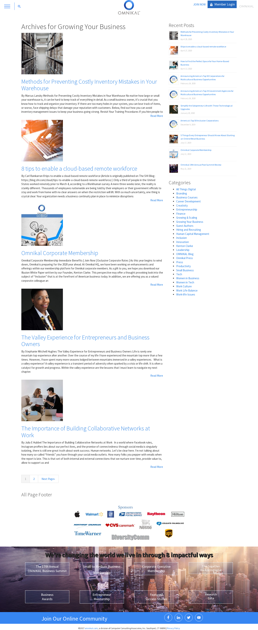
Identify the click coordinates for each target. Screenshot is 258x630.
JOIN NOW (199, 4)
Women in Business (187, 278)
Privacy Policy (173, 628)
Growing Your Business (189, 222)
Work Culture (184, 286)
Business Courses (187, 197)
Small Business (185, 270)
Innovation (182, 242)
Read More (156, 116)
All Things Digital (186, 189)
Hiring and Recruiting (188, 229)
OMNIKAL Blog (185, 254)
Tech (179, 274)
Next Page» (48, 479)
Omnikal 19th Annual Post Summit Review (201, 164)
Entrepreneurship (186, 209)
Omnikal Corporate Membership (59, 253)
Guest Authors (184, 225)
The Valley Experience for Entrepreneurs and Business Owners (85, 341)
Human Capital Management (192, 234)
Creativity (182, 205)
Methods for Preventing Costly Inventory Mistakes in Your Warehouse (89, 85)
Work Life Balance (187, 290)
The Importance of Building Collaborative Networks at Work (85, 432)
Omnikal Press (184, 258)
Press (179, 262)
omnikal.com (91, 628)
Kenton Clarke (184, 246)
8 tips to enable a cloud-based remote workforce (79, 168)
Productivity (183, 266)
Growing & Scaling (186, 217)
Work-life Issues (185, 294)
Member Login (224, 4)
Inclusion (181, 238)
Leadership (182, 250)
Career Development (188, 201)
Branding (181, 193)
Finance (180, 213)
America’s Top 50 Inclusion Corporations (200, 120)
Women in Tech (185, 282)
